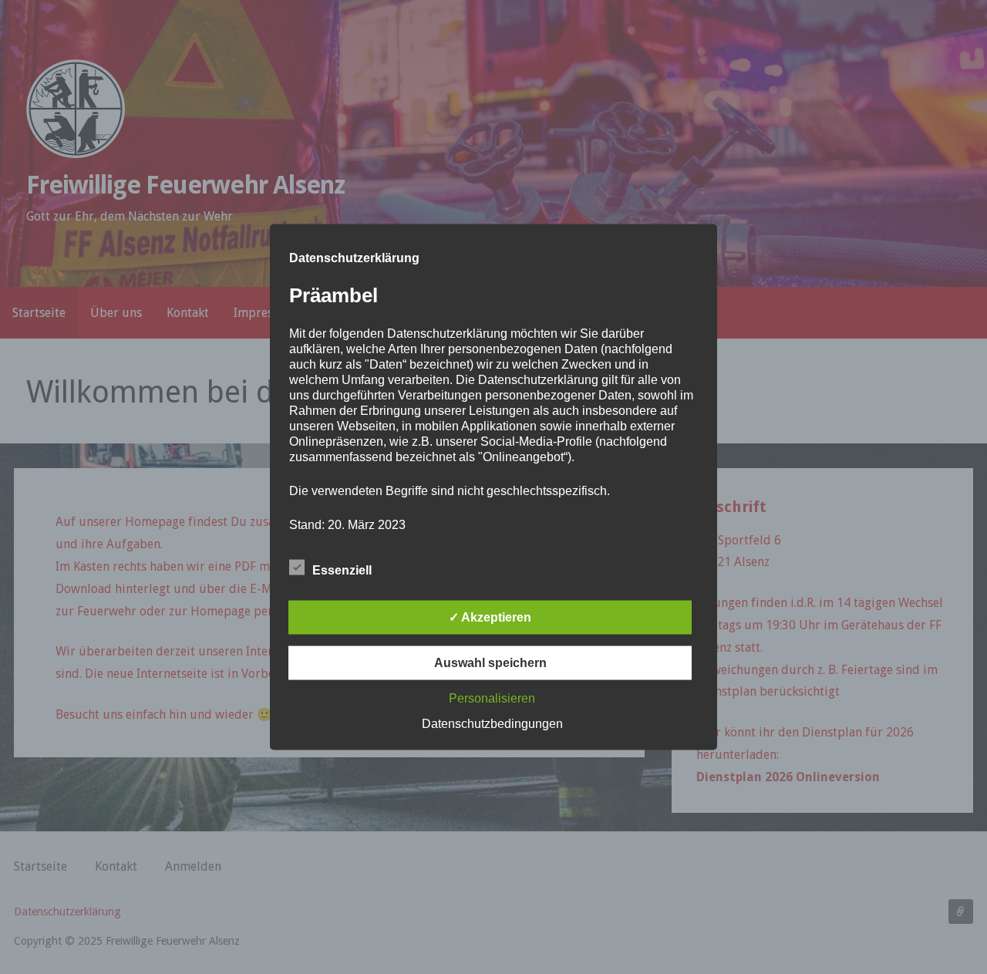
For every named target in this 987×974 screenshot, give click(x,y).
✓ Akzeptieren (490, 617)
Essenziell (342, 570)
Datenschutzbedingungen (492, 723)
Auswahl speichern (490, 662)
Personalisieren (492, 698)
